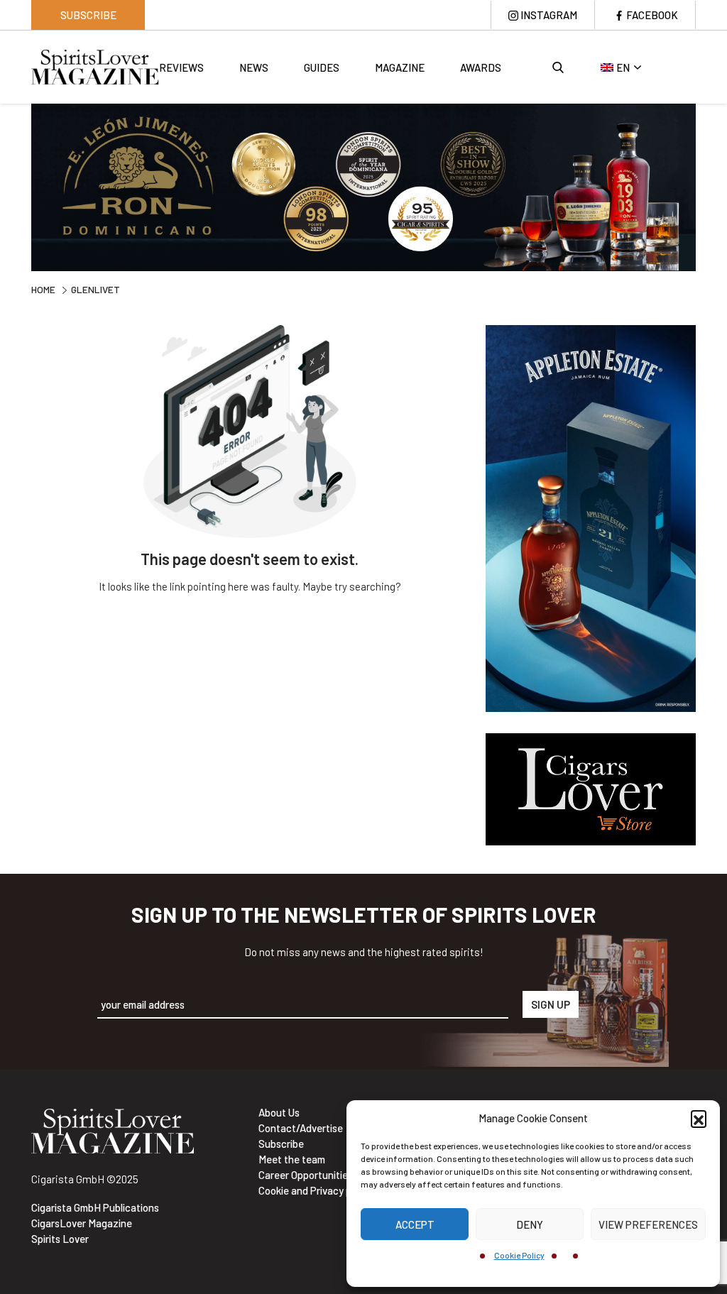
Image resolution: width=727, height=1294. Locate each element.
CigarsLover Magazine (81, 1223)
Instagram (548, 15)
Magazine (400, 67)
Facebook (652, 15)
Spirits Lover (60, 1238)
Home (43, 289)
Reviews (181, 67)
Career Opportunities (305, 1174)
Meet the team (291, 1159)
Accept (414, 1224)
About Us (279, 1112)
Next (706, 189)
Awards (480, 67)
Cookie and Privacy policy (315, 1190)
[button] (699, 1118)
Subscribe (88, 15)
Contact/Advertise (300, 1128)
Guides (321, 67)
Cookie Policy (519, 1255)
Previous (20, 189)
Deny (529, 1224)
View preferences (648, 1224)
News (253, 67)
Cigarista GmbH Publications (95, 1207)
